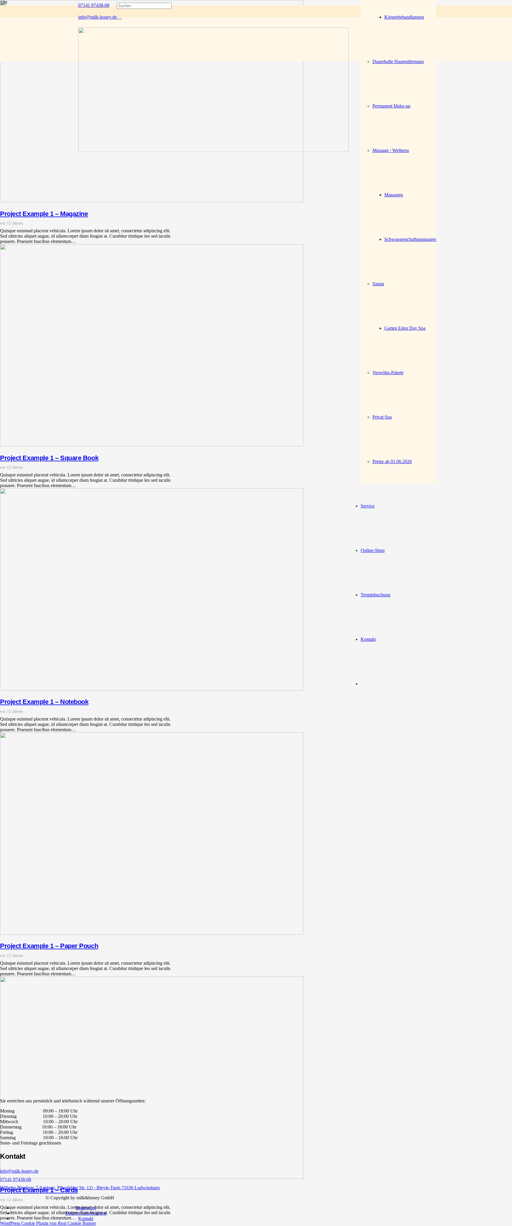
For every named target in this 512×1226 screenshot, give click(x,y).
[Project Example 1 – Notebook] (151, 689)
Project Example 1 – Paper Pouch (49, 946)
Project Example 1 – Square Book (49, 458)
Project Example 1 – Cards (39, 1190)
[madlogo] (213, 150)
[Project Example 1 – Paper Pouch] (151, 933)
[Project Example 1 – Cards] (151, 1177)
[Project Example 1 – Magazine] (151, 200)
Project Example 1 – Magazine (44, 213)
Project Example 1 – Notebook (44, 701)
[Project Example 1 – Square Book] (151, 444)
